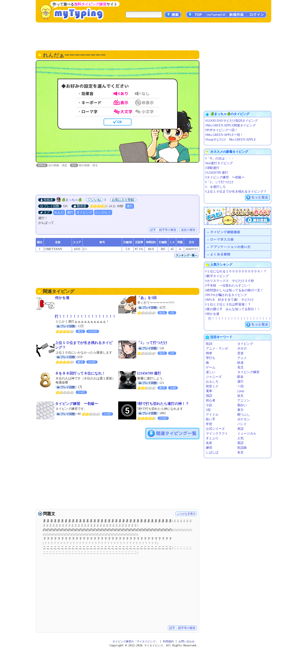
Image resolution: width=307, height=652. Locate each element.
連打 (130, 206)
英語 (240, 443)
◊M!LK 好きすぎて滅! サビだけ (229, 299)
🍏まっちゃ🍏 (72, 200)
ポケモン (243, 419)
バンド (242, 424)
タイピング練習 (248, 372)
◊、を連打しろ (215, 186)
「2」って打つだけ (152, 343)
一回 (240, 386)
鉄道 (240, 362)
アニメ (242, 358)
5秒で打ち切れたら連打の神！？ (163, 404)
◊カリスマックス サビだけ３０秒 (229, 280)
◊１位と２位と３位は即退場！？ (228, 304)
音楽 (240, 353)
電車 (209, 391)
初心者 (210, 400)
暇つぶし (243, 414)
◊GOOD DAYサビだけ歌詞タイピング (231, 120)
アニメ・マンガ (217, 348)
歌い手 (210, 419)
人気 (240, 438)
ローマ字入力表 (222, 239)
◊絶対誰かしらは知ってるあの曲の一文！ (234, 290)
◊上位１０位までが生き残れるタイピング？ (236, 191)
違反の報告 (188, 229)
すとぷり (212, 438)
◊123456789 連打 (216, 172)
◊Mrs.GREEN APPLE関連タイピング (230, 125)
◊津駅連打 (212, 168)
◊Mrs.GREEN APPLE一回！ (224, 135)
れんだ (59, 212)
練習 (209, 447)
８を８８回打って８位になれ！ (80, 373)
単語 (240, 428)
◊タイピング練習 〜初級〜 (225, 177)
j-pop (240, 391)
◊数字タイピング (217, 276)
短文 (240, 395)
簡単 (209, 353)
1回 (208, 410)
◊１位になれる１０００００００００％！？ (236, 271)
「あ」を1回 (147, 298)
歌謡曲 (242, 447)
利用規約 (168, 641)
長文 (240, 367)
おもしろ (212, 381)
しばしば (212, 452)
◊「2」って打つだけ (219, 182)
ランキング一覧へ (186, 255)
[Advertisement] (153, 36)
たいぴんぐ (103, 212)
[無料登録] (237, 216)
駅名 (240, 377)
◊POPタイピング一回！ (221, 130)
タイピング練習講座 (225, 232)
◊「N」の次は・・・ (219, 158)
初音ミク (212, 386)
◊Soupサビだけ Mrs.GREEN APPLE (230, 139)
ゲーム (210, 367)
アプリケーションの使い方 (230, 246)
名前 (209, 443)
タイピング (84, 212)
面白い (242, 405)
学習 (209, 424)
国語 (209, 395)
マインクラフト (217, 433)
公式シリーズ (215, 428)
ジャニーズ (214, 377)
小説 (209, 405)
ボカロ (242, 348)
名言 (240, 452)
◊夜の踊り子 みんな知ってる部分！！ (232, 309)
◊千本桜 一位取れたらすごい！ (228, 285)
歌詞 (209, 343)
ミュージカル (246, 433)
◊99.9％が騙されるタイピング (226, 295)
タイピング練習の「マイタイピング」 (135, 641)
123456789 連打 (149, 373)
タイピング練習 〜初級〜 (76, 404)
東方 (240, 410)
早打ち (210, 358)
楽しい (210, 372)
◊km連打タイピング (219, 163)
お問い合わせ (186, 641)
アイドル (212, 414)
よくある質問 (220, 254)
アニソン (243, 400)
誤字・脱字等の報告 (163, 229)
